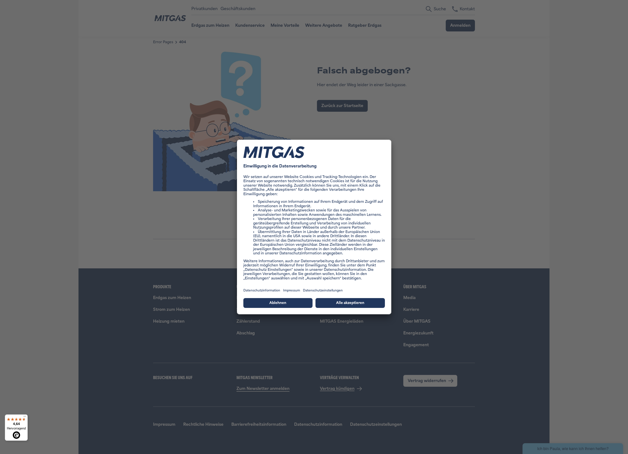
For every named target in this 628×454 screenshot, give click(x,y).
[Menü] (25, 417)
